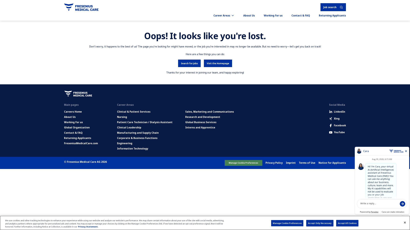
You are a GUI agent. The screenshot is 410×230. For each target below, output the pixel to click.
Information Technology (132, 148)
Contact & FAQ (300, 15)
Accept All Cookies (347, 223)
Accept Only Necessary (320, 223)
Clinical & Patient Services (133, 111)
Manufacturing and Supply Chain (138, 132)
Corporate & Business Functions (137, 138)
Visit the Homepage (218, 63)
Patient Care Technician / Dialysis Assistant (144, 122)
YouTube (339, 132)
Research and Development (202, 117)
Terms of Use (307, 163)
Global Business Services (200, 122)
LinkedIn (339, 111)
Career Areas (221, 15)
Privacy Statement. (88, 226)
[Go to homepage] (81, 7)
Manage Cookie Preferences (243, 162)
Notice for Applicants (332, 163)
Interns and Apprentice (200, 127)
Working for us (273, 15)
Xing (337, 118)
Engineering (124, 143)
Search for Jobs (189, 63)
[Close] (404, 222)
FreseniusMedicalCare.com (81, 143)
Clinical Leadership (129, 127)
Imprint (291, 163)
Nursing (122, 117)
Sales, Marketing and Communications (209, 111)
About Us (249, 15)
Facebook (340, 125)
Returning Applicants (332, 15)
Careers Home (73, 111)
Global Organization (77, 127)
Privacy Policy (274, 163)
